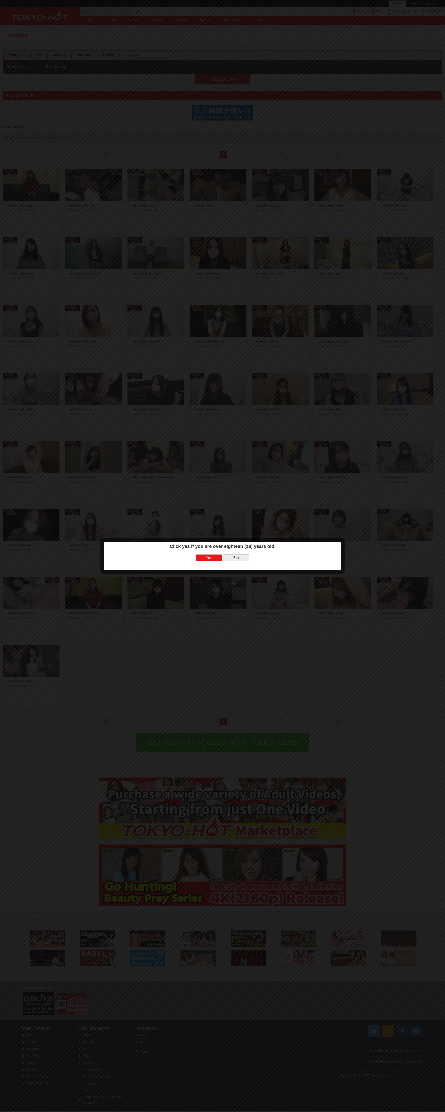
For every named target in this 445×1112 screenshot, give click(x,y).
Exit (236, 558)
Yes (209, 558)
